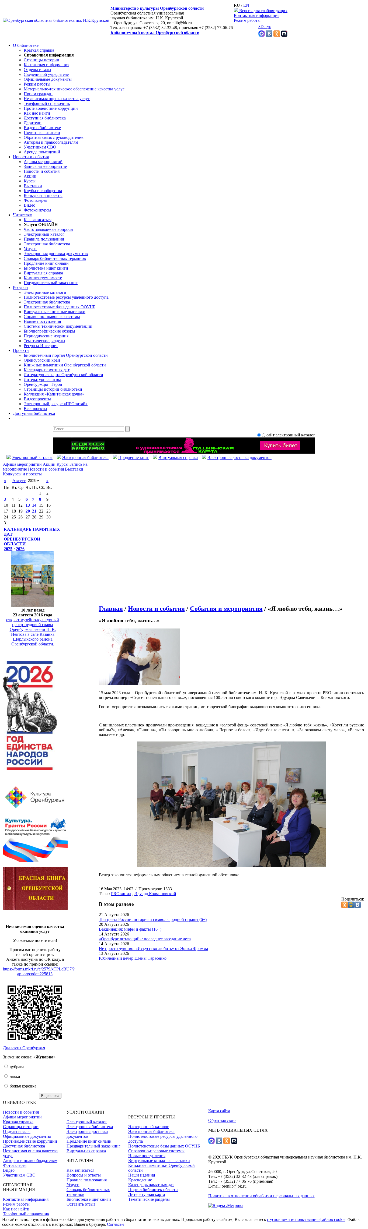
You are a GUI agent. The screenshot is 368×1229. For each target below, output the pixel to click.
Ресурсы (20, 287)
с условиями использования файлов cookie (306, 1219)
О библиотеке (26, 45)
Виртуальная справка (43, 273)
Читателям (22, 215)
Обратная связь (222, 1120)
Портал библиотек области (153, 1189)
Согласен (115, 1224)
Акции (30, 176)
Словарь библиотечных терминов (55, 258)
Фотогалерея (35, 200)
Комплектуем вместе (43, 278)
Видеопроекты (37, 399)
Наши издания (141, 1175)
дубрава (16, 1066)
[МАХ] (261, 35)
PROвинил (121, 893)
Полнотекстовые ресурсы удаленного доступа (66, 297)
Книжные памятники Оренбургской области (65, 365)
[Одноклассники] (276, 35)
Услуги (30, 248)
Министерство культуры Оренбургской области (157, 8)
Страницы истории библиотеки (53, 389)
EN (246, 5)
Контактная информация (256, 15)
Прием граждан (38, 93)
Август (19, 480)
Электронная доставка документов (56, 253)
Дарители (32, 123)
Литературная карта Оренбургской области (63, 374)
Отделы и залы (37, 69)
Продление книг (133, 457)
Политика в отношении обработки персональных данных (261, 1195)
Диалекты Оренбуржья (24, 1048)
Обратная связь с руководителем (54, 137)
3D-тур (264, 26)
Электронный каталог (44, 234)
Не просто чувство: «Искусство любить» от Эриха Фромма (153, 948)
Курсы (30, 181)
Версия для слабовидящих (262, 10)
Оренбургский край (42, 360)
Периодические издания (46, 336)
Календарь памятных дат (47, 370)
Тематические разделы (44, 340)
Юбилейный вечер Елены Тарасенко (132, 958)
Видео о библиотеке (42, 127)
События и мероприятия (226, 608)
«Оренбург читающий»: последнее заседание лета (145, 939)
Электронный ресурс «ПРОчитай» (56, 403)
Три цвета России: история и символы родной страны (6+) (153, 919)
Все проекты (35, 408)
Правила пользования (44, 239)
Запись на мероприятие (45, 166)
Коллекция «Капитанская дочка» (54, 394)
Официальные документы (48, 79)
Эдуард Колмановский (155, 893)
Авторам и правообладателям (51, 142)
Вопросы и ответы (84, 1175)
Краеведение (140, 1180)
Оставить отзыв (81, 1204)
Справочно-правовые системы (52, 316)
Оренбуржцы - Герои (43, 384)
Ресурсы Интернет (41, 345)
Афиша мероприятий (43, 161)
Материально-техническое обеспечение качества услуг (74, 89)
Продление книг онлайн (46, 263)
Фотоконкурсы (37, 210)
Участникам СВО (40, 147)
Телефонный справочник (47, 103)
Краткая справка (39, 50)
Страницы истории (41, 60)
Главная (111, 608)
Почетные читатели (42, 132)
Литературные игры (42, 379)
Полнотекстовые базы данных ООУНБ (59, 307)
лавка (14, 1076)
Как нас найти (37, 113)
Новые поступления (42, 321)
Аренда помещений (42, 152)
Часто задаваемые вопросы (48, 229)
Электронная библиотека (47, 244)
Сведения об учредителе (46, 74)
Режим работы (247, 20)
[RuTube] (284, 35)
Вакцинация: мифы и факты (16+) (130, 929)
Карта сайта (219, 1110)
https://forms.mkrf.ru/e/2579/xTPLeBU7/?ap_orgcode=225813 (39, 971)
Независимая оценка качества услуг (57, 98)
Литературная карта (146, 1194)
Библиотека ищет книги (46, 268)
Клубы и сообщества (43, 190)
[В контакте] (269, 35)
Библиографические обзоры (49, 331)
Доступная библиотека (45, 118)
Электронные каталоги (45, 292)
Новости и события (31, 156)
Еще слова (50, 1096)
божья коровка (22, 1086)
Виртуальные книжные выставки (54, 311)
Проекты (21, 350)
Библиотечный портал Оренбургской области (154, 32)
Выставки (33, 185)
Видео (29, 205)
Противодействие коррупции (51, 108)
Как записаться (37, 219)
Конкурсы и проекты (43, 195)
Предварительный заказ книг (51, 282)
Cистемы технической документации (58, 326)
